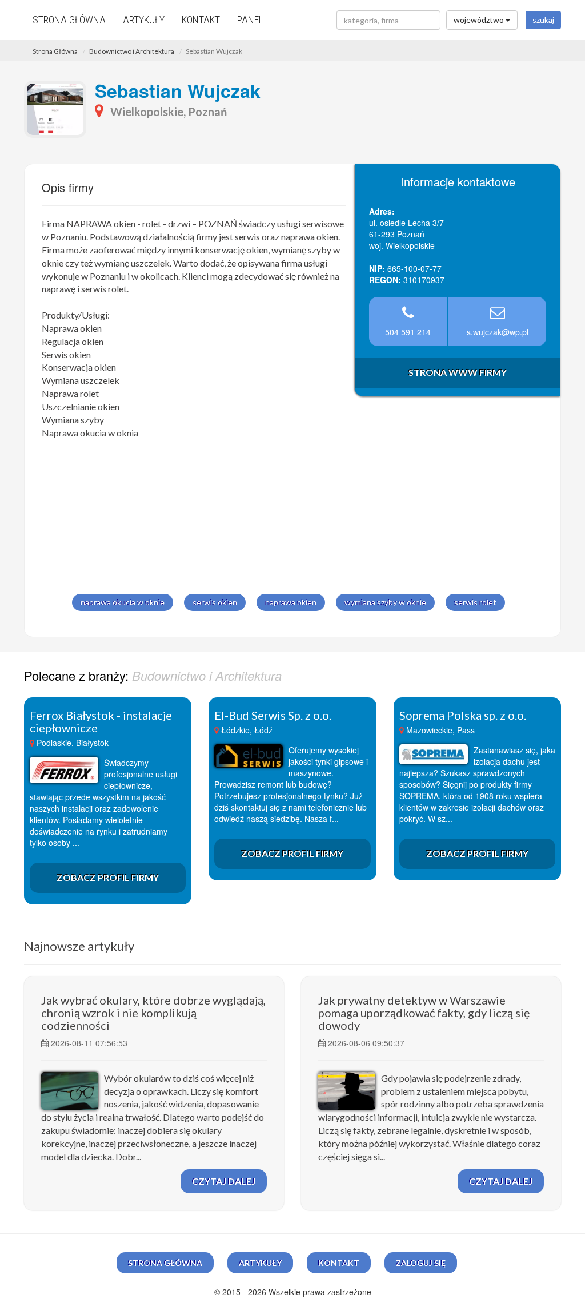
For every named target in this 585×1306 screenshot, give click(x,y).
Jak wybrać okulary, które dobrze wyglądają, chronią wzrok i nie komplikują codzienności (153, 1012)
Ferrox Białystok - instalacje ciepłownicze (101, 721)
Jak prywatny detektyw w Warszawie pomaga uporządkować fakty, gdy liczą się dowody (424, 1012)
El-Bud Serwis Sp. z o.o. (272, 715)
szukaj (543, 20)
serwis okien (215, 602)
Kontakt (201, 20)
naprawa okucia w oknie (123, 602)
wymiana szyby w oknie (385, 602)
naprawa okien (290, 602)
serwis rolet (475, 602)
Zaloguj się (421, 1263)
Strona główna (69, 20)
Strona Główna (55, 51)
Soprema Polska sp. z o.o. (462, 715)
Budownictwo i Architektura (131, 51)
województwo (480, 20)
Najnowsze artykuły (79, 946)
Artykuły (144, 20)
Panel (250, 20)
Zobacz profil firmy (108, 877)
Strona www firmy (457, 372)
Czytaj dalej (223, 1181)
